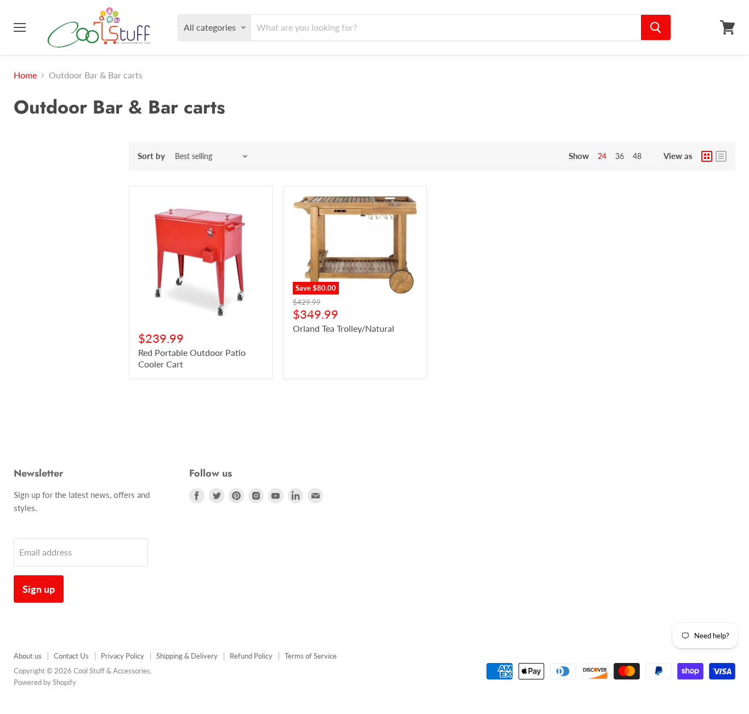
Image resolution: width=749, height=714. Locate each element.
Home (25, 75)
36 (619, 156)
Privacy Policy (122, 655)
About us (28, 655)
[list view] (721, 156)
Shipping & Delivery (187, 655)
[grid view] (706, 156)
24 (602, 156)
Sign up (38, 589)
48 (637, 156)
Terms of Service (311, 655)
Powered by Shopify (45, 682)
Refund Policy (251, 655)
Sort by (151, 156)
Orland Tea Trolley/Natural (343, 328)
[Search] (656, 27)
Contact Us (71, 655)
